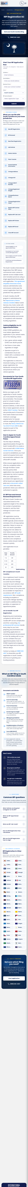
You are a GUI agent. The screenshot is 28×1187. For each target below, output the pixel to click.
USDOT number (13, 410)
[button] (25, 3)
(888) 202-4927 (15, 37)
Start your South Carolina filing (14, 32)
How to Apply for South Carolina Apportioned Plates (14, 256)
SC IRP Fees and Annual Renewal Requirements (13, 261)
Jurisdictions (9, 10)
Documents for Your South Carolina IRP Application (12, 251)
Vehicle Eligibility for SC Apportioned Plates (11, 247)
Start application (14, 978)
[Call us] (21, 3)
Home (2, 10)
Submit (14, 104)
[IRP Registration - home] (4, 3)
